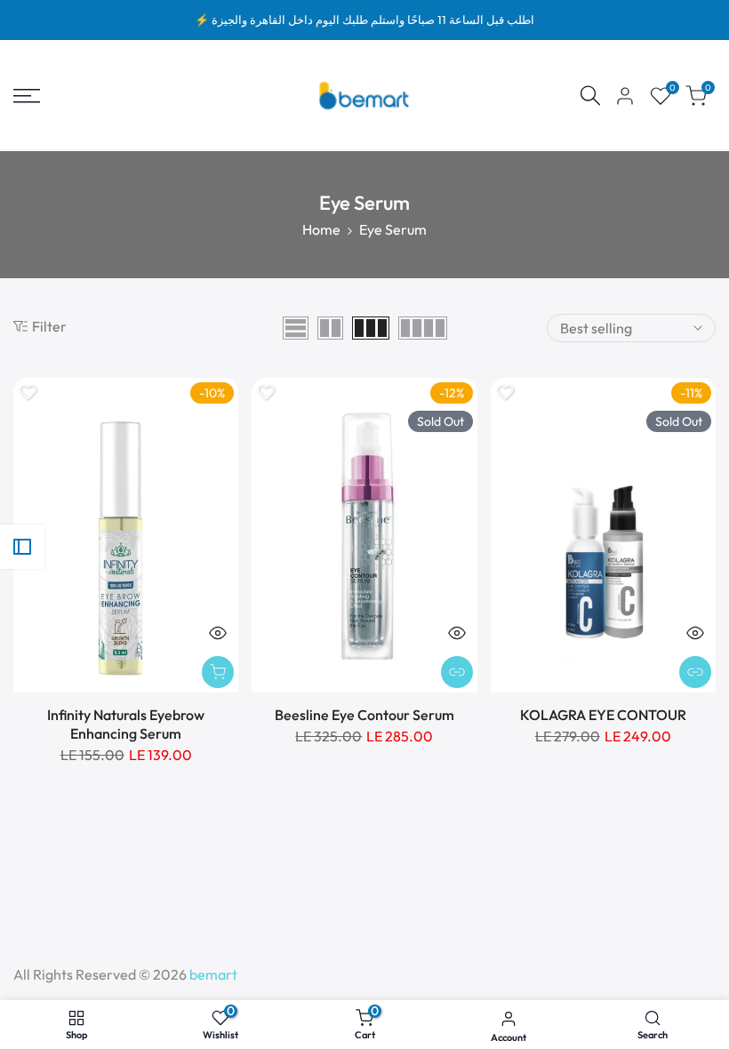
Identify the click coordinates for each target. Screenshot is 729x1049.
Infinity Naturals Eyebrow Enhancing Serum (125, 724)
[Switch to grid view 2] (330, 328)
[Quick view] (218, 633)
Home (321, 229)
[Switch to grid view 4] (422, 328)
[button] (27, 392)
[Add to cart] (218, 672)
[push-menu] (26, 96)
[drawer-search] (590, 95)
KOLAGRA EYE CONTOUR (603, 715)
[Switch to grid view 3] (370, 328)
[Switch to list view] (295, 328)
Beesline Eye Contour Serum (364, 715)
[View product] (457, 672)
